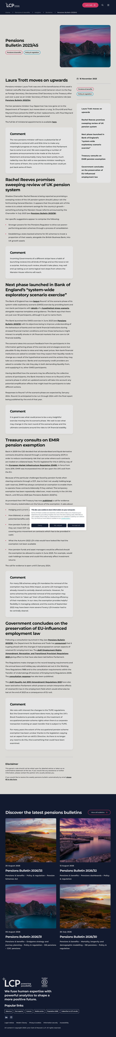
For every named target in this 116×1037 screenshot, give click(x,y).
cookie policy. (65, 518)
